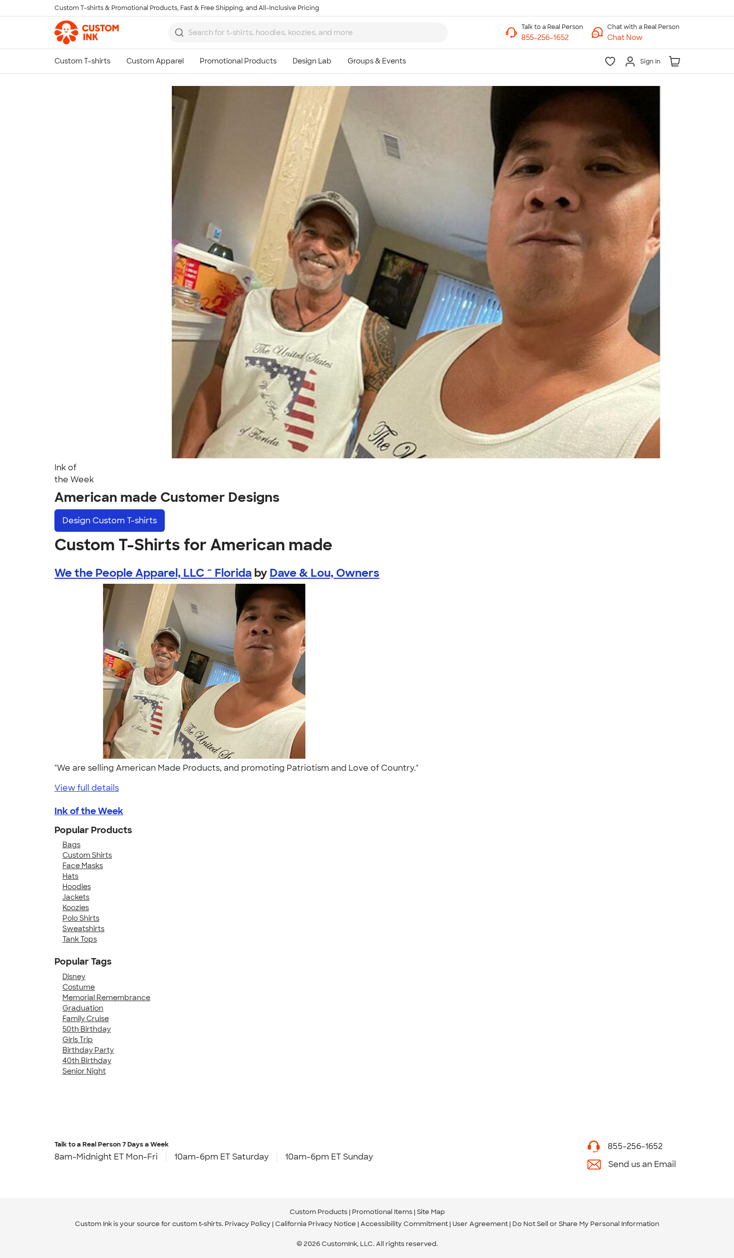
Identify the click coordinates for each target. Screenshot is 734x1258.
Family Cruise (85, 1018)
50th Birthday (86, 1029)
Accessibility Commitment (404, 1224)
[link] (86, 32)
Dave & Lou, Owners (324, 573)
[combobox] (308, 32)
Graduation (82, 1008)
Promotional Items (382, 1212)
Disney (73, 976)
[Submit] (179, 32)
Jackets (75, 897)
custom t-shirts (197, 1224)
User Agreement (480, 1224)
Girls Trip (77, 1039)
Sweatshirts (83, 928)
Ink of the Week (88, 811)
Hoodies (76, 886)
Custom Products (319, 1212)
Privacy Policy (248, 1224)
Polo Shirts (80, 918)
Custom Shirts (87, 855)
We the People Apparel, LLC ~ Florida (153, 573)
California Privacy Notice (315, 1224)
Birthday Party (88, 1050)
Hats (70, 876)
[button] (643, 37)
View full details (86, 788)
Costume (78, 987)
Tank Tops (79, 939)
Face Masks (82, 865)
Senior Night (84, 1071)
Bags (71, 844)
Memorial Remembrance (106, 997)
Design (109, 520)
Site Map (431, 1212)
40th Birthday (86, 1060)
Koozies (75, 907)
